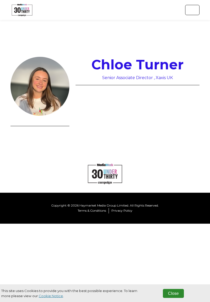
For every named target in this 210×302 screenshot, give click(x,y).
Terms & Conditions (92, 210)
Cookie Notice (51, 296)
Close (173, 293)
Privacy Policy (121, 210)
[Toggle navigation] (192, 10)
